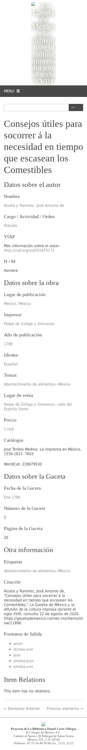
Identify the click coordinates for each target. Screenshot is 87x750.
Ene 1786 (12, 497)
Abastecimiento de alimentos (30, 571)
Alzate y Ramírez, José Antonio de (34, 205)
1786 (8, 344)
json (17, 655)
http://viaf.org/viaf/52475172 (29, 250)
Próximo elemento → (65, 708)
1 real (9, 429)
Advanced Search (72, 107)
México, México (17, 303)
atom (18, 643)
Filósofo (10, 225)
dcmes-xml (23, 649)
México (64, 571)
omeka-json (24, 661)
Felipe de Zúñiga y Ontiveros (29, 323)
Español (11, 364)
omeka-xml (23, 666)
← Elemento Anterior (22, 708)
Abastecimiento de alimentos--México (37, 384)
